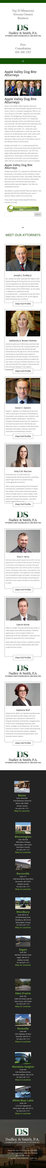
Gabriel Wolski (23, 624)
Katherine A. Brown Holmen (23, 340)
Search (37, 214)
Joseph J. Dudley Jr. (23, 275)
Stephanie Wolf (23, 710)
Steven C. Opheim (23, 408)
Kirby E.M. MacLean (23, 471)
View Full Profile (23, 303)
